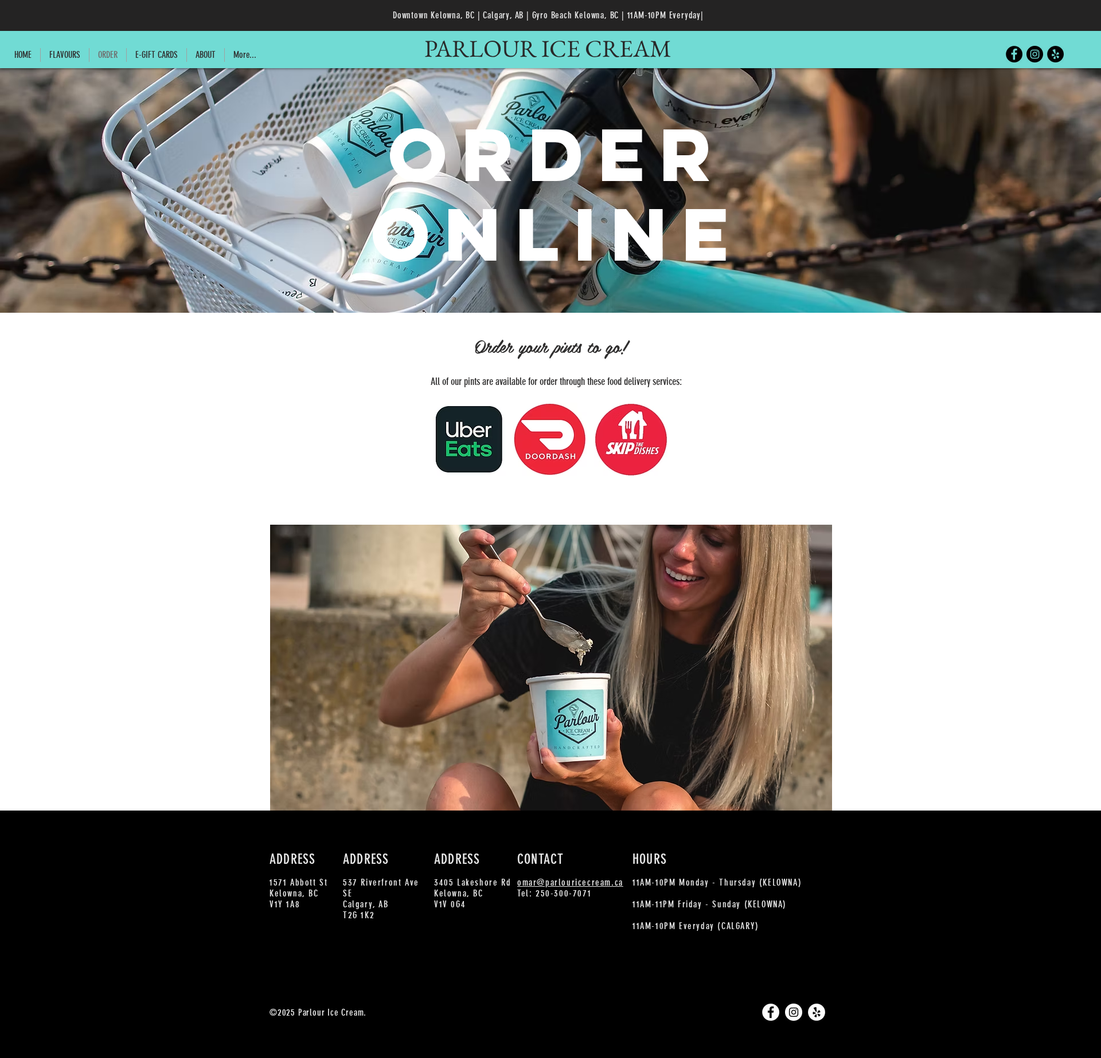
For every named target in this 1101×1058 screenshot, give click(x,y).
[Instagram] (1034, 54)
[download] (469, 439)
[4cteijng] (550, 439)
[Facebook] (1014, 54)
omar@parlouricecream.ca (570, 882)
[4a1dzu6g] (630, 439)
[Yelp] (1055, 54)
